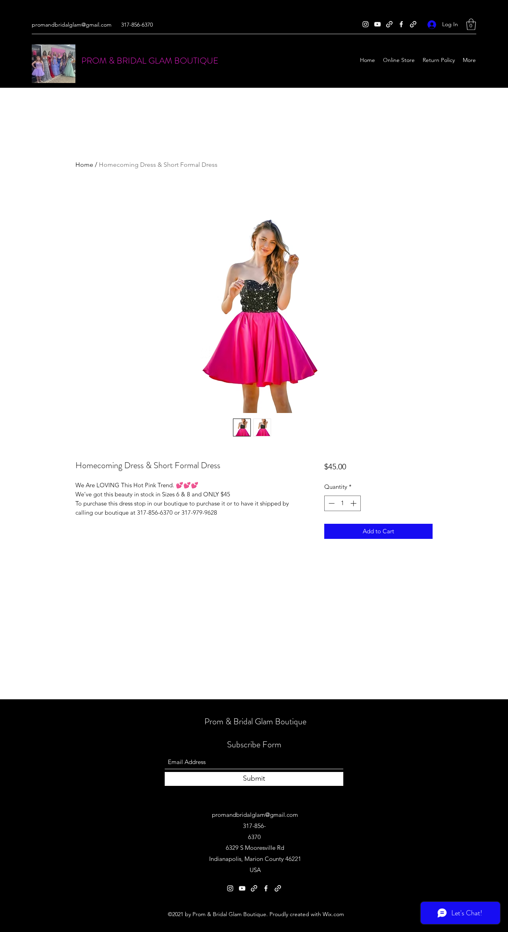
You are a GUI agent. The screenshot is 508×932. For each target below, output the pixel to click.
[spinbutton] (342, 503)
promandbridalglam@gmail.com (72, 24)
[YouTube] (377, 24)
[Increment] (354, 503)
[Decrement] (330, 503)
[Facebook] (401, 24)
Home (84, 164)
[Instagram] (365, 24)
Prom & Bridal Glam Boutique (255, 721)
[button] (471, 24)
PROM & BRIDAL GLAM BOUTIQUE (149, 60)
